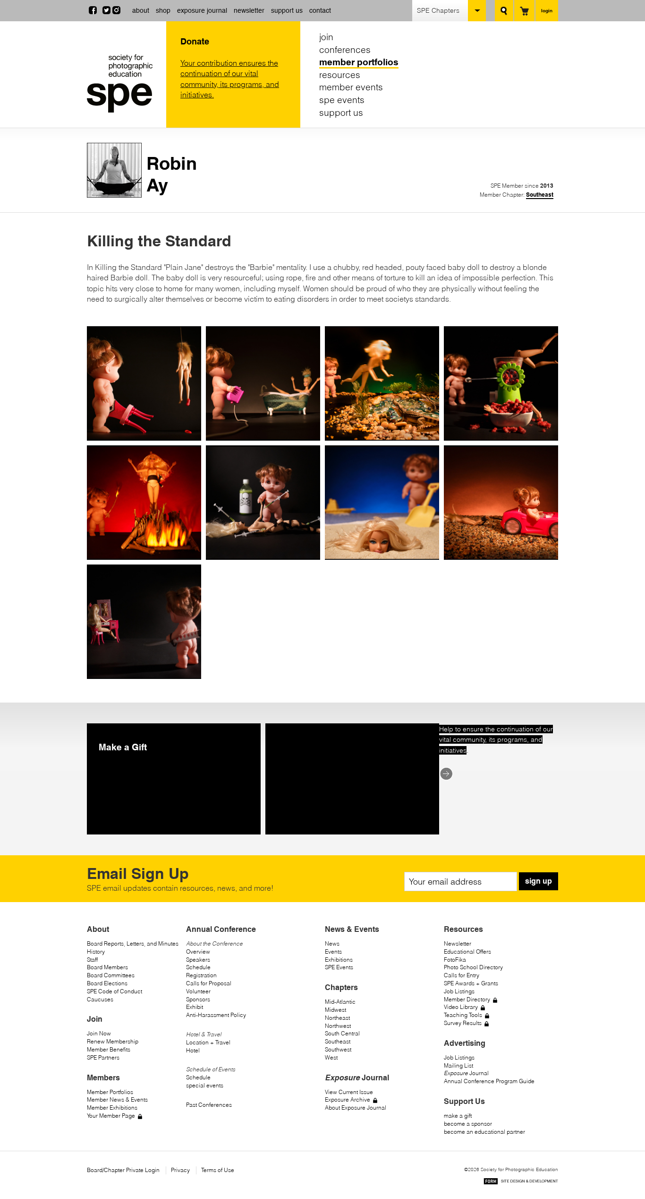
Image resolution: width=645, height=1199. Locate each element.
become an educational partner (484, 1131)
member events (351, 87)
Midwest (335, 1009)
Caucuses (100, 999)
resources (339, 74)
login (546, 10)
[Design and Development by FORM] (521, 1183)
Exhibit (194, 1006)
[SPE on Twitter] (106, 11)
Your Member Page (111, 1115)
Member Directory (467, 999)
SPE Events (339, 967)
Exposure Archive (347, 1099)
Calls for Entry (461, 975)
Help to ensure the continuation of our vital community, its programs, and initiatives (496, 740)
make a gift (458, 1115)
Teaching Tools (463, 1014)
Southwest (338, 1049)
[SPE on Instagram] (116, 11)
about (140, 10)
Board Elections (107, 983)
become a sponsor (468, 1123)
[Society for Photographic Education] (124, 83)
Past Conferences (209, 1104)
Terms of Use (217, 1169)
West (331, 1057)
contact (320, 10)
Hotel (193, 1050)
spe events (342, 99)
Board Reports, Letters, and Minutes (132, 943)
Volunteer (198, 991)
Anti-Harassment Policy (216, 1014)
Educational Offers (467, 951)
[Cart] (524, 10)
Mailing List (458, 1065)
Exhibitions (339, 959)
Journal (466, 1073)
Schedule (198, 967)
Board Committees (111, 975)
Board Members (107, 967)
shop (163, 10)
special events (204, 1085)
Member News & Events (117, 1099)
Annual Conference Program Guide (489, 1081)
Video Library (461, 1006)
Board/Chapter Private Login (123, 1169)
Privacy (180, 1169)
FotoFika (455, 959)
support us (287, 10)
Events (333, 951)
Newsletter (457, 943)
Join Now (99, 1033)
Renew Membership (112, 1041)
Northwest (338, 1025)
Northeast (337, 1017)
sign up (538, 881)
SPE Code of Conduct (114, 991)
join (326, 37)
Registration (201, 975)
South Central (342, 1033)
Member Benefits (108, 1049)
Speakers (198, 959)
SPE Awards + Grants (471, 983)
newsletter (249, 10)
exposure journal (202, 10)
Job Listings (459, 991)
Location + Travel (208, 1042)
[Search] (504, 10)
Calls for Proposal (208, 983)
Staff (92, 959)
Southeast (539, 194)
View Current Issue (349, 1091)
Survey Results (463, 1022)
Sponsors (198, 999)
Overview (198, 951)
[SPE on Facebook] (93, 11)
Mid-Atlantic (340, 1001)
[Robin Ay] (114, 195)
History (96, 951)
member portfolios (359, 62)
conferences (345, 49)
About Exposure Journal (355, 1107)
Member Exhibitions (112, 1107)
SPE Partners (103, 1057)
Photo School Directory (473, 967)
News (332, 943)
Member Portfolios (110, 1091)
